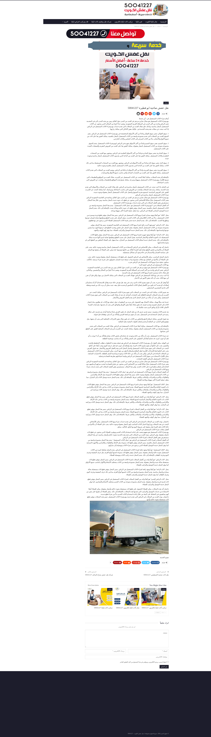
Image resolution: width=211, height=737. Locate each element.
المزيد (66, 22)
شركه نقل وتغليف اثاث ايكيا (101, 22)
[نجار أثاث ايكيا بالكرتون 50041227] (126, 596)
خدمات (166, 103)
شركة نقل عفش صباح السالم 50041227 (99, 575)
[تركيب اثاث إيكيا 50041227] (99, 596)
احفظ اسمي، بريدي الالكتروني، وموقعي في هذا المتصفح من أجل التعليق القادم (143, 662)
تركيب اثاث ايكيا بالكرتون (124, 22)
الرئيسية (163, 22)
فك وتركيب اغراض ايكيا (79, 22)
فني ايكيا (139, 22)
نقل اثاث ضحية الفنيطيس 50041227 (156, 575)
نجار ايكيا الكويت (151, 22)
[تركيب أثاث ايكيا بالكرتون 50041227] (153, 596)
